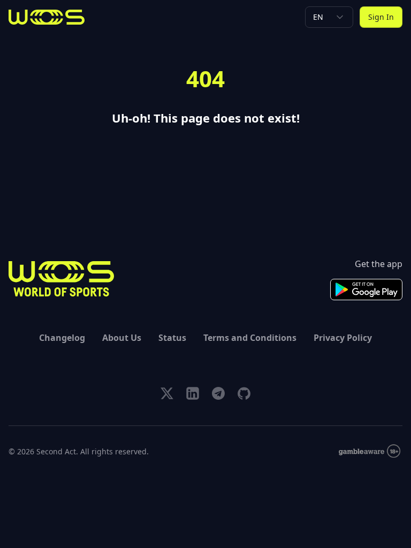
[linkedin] (192, 393)
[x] (167, 393)
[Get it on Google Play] (366, 289)
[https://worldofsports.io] (47, 17)
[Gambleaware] (369, 451)
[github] (244, 393)
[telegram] (218, 393)
